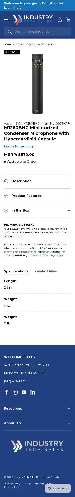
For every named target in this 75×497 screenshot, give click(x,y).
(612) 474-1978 (15, 381)
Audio (18, 44)
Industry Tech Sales (24, 477)
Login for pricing (18, 146)
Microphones (32, 44)
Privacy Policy (12, 483)
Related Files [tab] (45, 271)
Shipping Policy (44, 483)
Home (7, 44)
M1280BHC (50, 44)
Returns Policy (12, 487)
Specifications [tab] (16, 271)
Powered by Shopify (47, 477)
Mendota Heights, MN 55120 (26, 373)
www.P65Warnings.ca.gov (48, 255)
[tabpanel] (37, 302)
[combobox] (37, 31)
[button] (68, 19)
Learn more (12, 7)
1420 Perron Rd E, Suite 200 (26, 365)
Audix (8, 123)
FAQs (27, 483)
